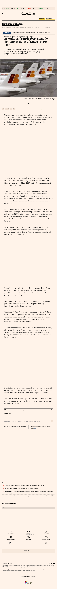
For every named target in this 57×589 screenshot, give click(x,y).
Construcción (23, 27)
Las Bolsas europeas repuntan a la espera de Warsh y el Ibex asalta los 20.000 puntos (31, 32)
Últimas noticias (46, 27)
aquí (35, 428)
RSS (24, 576)
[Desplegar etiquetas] (52, 421)
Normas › (51, 413)
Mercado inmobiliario (32, 27)
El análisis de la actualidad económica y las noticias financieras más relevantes (23, 410)
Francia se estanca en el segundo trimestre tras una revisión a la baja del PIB (24, 485)
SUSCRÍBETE (41, 18)
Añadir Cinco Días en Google (48, 108)
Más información (8, 428)
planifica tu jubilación (10, 539)
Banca (3, 27)
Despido (20, 421)
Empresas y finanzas (12, 24)
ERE (13, 421)
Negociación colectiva (28, 421)
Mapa (22, 576)
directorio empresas (46, 539)
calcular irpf (10, 533)
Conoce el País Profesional (28, 551)
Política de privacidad (38, 574)
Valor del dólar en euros (50, 8)
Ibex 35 (3, 8)
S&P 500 (13, 8)
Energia (17, 27)
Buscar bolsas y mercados (9, 503)
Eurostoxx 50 (36, 8)
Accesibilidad (45, 574)
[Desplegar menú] (3, 13)
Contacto (10, 574)
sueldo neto (46, 533)
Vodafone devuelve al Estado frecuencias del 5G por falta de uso (21, 488)
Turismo (39, 27)
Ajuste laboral (7, 421)
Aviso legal (15, 574)
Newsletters (27, 576)
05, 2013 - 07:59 (30, 105)
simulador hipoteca (28, 533)
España (38, 421)
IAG (35, 421)
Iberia (16, 421)
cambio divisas (28, 539)
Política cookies (20, 574)
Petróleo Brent (24, 8)
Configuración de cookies (28, 574)
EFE (28, 103)
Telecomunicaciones (10, 27)
